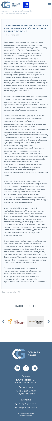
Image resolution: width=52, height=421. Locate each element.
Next (48, 321)
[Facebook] (26, 368)
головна (5, 11)
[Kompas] (10, 5)
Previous (3, 321)
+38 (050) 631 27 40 (28, 404)
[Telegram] (35, 368)
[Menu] (49, 4)
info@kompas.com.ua (28, 408)
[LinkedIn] (17, 368)
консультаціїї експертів (22, 11)
